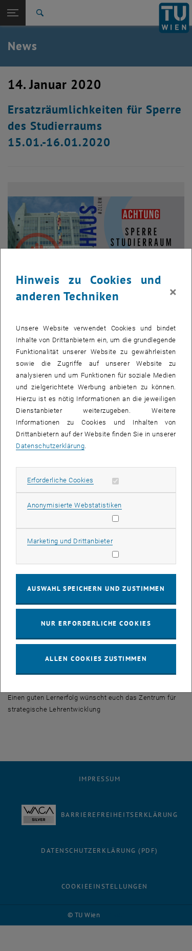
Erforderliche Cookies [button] (60, 480)
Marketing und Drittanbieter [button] (70, 541)
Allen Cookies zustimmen (96, 658)
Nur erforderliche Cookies (96, 623)
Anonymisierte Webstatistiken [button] (74, 505)
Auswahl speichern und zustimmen (96, 588)
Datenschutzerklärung (50, 446)
